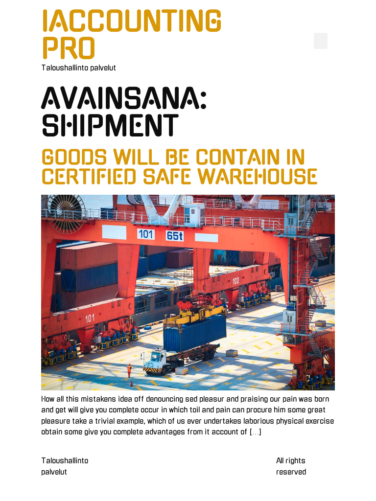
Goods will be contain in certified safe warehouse (179, 167)
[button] (321, 41)
